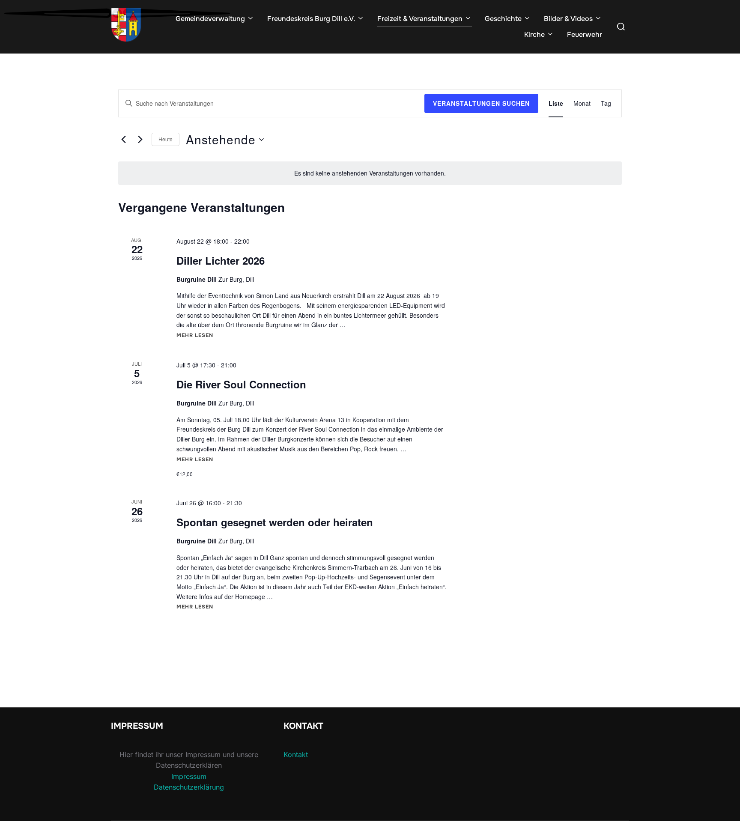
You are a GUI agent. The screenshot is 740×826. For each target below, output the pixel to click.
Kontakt (295, 754)
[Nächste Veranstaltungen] (140, 139)
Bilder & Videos (568, 18)
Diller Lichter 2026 (220, 260)
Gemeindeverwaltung (210, 18)
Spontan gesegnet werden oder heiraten (274, 522)
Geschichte (503, 18)
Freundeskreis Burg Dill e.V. (311, 18)
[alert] (370, 173)
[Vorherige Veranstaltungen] (123, 139)
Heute (165, 139)
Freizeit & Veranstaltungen (419, 18)
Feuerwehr (584, 34)
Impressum (188, 776)
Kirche (534, 34)
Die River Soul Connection (241, 384)
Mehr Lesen (194, 335)
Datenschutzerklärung (189, 787)
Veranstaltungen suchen (481, 103)
